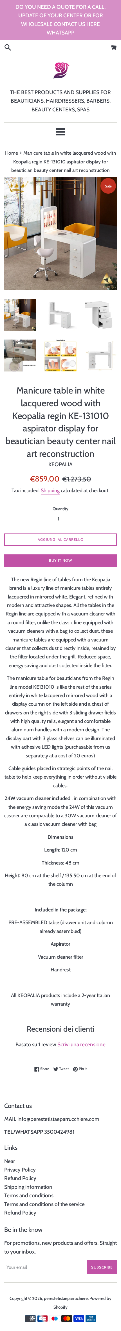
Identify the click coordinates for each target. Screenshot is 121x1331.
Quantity (60, 508)
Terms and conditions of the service (44, 1204)
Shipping (50, 490)
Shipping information (28, 1187)
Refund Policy (20, 1178)
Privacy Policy (20, 1169)
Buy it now (60, 560)
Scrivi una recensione (81, 1044)
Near (9, 1161)
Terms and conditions (28, 1195)
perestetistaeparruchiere (66, 1298)
